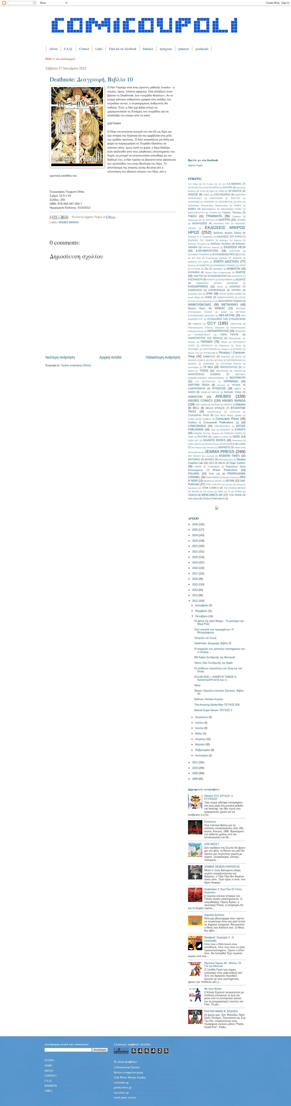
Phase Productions (225, 470)
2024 (195, 535)
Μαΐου (199, 733)
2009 (195, 773)
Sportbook (193, 488)
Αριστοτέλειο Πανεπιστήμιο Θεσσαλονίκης (208, 205)
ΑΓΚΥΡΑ (227, 187)
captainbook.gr (214, 412)
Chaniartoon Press (198, 415)
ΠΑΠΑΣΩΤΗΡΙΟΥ (202, 335)
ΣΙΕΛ (211, 360)
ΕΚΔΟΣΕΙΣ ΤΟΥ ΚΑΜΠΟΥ (201, 240)
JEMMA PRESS (219, 451)
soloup (239, 484)
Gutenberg (237, 440)
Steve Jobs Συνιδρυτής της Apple (213, 662)
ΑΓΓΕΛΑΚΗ (193, 187)
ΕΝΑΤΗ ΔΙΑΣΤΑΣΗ (226, 261)
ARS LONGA (201, 405)
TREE (220, 491)
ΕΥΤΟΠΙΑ (195, 269)
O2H (211, 463)
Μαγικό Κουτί (209, 301)
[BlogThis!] (55, 217)
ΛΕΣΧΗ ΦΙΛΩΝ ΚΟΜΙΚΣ (230, 294)
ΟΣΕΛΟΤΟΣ (236, 324)
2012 (195, 600)
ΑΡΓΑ (239, 202)
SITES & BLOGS (213, 484)
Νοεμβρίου (201, 610)
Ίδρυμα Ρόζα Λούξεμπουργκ (218, 272)
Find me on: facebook (122, 49)
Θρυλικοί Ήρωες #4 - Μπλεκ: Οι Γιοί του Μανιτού (222, 965)
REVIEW (207, 481)
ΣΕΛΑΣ (238, 357)
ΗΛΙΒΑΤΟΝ (233, 268)
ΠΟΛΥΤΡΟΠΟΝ (210, 349)
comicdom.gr (121, 1082)
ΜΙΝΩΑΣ (220, 308)
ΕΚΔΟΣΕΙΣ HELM (234, 247)
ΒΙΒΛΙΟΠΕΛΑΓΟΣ (196, 213)
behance (148, 49)
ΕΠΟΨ (242, 265)
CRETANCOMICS (222, 426)
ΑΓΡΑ (202, 191)
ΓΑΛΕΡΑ (213, 213)
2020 (195, 557)
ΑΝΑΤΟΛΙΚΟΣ (216, 198)
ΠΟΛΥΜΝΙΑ (193, 349)
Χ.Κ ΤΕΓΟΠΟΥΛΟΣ (205, 381)
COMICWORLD (197, 426)
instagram (166, 49)
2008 (195, 778)
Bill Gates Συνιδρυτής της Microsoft (214, 657)
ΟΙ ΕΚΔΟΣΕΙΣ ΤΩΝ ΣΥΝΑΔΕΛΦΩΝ (226, 319)
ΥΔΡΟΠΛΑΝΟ (222, 371)
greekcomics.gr (122, 1087)
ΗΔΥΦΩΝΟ (218, 269)
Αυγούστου (202, 717)
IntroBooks (196, 452)
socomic (228, 484)
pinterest (183, 49)
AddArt (191, 392)
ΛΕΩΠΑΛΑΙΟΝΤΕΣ (225, 297)
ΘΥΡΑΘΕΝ (194, 272)
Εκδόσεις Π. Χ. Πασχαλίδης (200, 237)
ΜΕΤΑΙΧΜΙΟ (229, 304)
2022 (195, 546)
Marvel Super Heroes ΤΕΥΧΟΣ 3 (213, 710)
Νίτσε (197, 685)
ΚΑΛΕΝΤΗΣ (237, 276)
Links (99, 49)
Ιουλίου (199, 722)
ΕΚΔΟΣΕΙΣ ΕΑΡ (222, 223)
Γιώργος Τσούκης (231, 212)
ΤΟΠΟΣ (204, 370)
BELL (196, 408)
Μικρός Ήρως (196, 308)
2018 (195, 568)
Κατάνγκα (210, 821)
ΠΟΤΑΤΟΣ (237, 349)
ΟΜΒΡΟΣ (197, 324)
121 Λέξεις (193, 184)
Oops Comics (237, 462)
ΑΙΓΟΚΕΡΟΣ (235, 191)
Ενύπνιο (191, 265)
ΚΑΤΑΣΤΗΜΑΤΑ (225, 280)
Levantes (209, 456)
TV (229, 491)
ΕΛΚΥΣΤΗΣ (234, 251)
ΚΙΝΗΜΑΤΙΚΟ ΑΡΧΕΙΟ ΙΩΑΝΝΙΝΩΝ (217, 283)
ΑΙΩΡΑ (206, 195)
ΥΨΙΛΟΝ (238, 371)
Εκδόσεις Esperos (211, 247)
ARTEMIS (215, 405)
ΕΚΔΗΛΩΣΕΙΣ (199, 223)
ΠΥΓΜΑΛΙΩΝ (209, 353)
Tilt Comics (209, 491)
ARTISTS (228, 405)
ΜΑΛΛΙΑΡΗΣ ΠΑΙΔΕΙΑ (230, 301)
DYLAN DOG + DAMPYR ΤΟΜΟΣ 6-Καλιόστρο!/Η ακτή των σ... (215, 678)
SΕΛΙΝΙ (229, 480)
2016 (195, 578)
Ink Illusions (197, 447)
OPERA (198, 467)
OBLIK (221, 463)
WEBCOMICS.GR (212, 494)
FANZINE (198, 433)
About (53, 49)
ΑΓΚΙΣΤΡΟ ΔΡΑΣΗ (211, 187)
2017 (195, 573)
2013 (195, 595)
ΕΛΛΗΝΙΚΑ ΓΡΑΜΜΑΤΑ (198, 254)
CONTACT (51, 1075)
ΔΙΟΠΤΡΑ (224, 219)
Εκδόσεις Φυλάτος (221, 244)
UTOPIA (238, 491)
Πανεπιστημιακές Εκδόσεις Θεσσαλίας (206, 328)
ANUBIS (223, 396)
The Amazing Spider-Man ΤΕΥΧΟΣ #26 (217, 704)
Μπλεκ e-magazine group (128, 1072)
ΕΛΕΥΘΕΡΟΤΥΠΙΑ (207, 250)
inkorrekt (210, 447)
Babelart (240, 404)
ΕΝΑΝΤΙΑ (237, 258)
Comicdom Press (227, 418)
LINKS (48, 1090)
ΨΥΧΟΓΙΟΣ (219, 388)
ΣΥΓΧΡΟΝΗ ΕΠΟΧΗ (231, 364)
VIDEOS (192, 495)
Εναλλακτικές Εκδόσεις (216, 258)
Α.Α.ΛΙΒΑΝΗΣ (233, 184)
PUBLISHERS (212, 477)
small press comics (125, 1097)
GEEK (236, 436)
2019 (195, 562)
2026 (195, 524)
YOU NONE (235, 495)
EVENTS (240, 429)
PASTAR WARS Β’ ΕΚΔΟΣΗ (221, 1011)
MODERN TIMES (229, 455)
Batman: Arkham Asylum (208, 699)
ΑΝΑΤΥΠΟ (235, 198)
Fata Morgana (213, 433)
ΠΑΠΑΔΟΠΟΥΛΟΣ (218, 330)
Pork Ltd (214, 474)
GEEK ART (193, 440)
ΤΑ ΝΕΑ (208, 367)
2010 (195, 767)
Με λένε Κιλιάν (213, 988)
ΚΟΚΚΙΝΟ (235, 286)
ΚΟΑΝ (220, 287)
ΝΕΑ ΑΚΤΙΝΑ (227, 315)
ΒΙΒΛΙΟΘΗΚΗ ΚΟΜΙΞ (231, 209)
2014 (195, 589)
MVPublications (226, 459)
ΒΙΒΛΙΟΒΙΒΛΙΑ (209, 209)
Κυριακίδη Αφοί (195, 294)
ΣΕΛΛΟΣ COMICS (196, 360)
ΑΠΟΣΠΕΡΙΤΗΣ (226, 202)
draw (213, 430)
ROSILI (218, 481)
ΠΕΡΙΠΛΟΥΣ (207, 346)
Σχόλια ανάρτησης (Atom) (76, 365)
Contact (84, 49)
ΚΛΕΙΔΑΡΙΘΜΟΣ (198, 286)
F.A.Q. (68, 49)
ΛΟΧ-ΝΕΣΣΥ (211, 844)
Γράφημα (236, 216)
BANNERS (51, 1085)
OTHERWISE (214, 467)
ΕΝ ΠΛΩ (196, 258)
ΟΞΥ (211, 323)
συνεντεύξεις (193, 367)
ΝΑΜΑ (224, 312)
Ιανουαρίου (202, 755)
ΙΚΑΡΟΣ (240, 272)
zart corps (193, 498)
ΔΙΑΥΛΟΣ (210, 220)
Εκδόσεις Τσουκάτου (197, 244)
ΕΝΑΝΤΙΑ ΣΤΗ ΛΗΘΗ (198, 262)
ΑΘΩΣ (221, 191)
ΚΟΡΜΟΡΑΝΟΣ (216, 290)
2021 (195, 551)
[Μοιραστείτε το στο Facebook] (63, 217)
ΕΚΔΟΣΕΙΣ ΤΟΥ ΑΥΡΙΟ (229, 236)
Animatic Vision (232, 392)
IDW (225, 444)
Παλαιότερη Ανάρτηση (163, 357)
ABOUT (49, 1070)
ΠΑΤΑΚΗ (206, 341)
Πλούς (238, 346)
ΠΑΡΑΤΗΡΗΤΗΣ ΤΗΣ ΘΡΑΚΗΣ (205, 338)
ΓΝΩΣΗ (192, 216)
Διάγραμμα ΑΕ (195, 220)
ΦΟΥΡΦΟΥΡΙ (237, 377)
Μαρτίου (200, 744)
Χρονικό (221, 385)
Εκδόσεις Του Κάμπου (231, 240)
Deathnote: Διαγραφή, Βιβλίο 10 (91, 79)
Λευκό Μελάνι (194, 297)
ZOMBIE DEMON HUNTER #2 (222, 866)
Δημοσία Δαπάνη (214, 914)
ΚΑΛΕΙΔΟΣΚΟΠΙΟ (217, 276)
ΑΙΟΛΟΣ (193, 194)
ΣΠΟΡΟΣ (192, 364)
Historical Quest (212, 444)
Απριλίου (200, 739)
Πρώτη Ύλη (193, 353)
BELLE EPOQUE (215, 408)
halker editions (194, 444)
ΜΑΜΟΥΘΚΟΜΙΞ (199, 304)
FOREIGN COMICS (233, 433)
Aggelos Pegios (195, 165)
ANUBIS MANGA (69, 222)
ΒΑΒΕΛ (192, 209)
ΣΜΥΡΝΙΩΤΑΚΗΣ (234, 360)
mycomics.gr (121, 1092)
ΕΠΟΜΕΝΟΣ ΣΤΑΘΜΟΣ (225, 265)
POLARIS (193, 473)
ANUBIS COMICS (200, 400)
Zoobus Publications (214, 498)
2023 (195, 540)
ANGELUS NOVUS (210, 392)
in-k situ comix (237, 444)
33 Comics (208, 184)
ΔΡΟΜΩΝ (241, 220)
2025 (195, 529)
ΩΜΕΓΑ (237, 389)
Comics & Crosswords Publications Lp (213, 422)
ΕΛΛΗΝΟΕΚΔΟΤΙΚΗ (224, 254)
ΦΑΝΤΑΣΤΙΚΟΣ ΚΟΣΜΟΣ (204, 374)
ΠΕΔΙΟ (224, 342)
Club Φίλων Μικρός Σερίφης (228, 415)
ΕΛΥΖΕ (242, 254)
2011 (195, 762)
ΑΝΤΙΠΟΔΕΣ (194, 202)
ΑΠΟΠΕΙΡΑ (209, 202)
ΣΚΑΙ (220, 360)
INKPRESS (224, 447)
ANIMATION (195, 396)
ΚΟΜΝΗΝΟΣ (195, 290)
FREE (190, 437)
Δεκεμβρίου (202, 605)
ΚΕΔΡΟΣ (240, 279)
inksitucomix (240, 447)
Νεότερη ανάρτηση (60, 357)
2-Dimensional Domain (127, 1067)
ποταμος (225, 349)
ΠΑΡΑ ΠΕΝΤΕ (229, 334)
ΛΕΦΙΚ (208, 297)
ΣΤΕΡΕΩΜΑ (208, 364)
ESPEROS (225, 430)
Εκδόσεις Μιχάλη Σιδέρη (227, 233)
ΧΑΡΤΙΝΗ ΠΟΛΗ (198, 384)
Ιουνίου (199, 728)
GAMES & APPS (220, 437)
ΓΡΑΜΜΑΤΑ (214, 216)
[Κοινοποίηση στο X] (59, 217)
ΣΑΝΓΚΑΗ (225, 357)
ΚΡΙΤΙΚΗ (236, 290)
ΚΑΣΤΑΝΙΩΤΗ (195, 279)
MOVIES (209, 459)
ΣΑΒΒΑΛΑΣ (209, 356)
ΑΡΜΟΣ (237, 205)
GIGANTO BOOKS (214, 440)
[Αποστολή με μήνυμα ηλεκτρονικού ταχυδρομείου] (51, 217)
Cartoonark (235, 412)
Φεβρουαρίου (203, 749)
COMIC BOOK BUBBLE (199, 419)
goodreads (201, 49)
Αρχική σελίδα (110, 357)
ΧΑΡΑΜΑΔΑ (230, 381)
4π (220, 184)
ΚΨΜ (209, 293)
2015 (195, 584)
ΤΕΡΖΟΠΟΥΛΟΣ (228, 367)
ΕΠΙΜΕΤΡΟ (204, 265)
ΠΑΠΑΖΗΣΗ (240, 331)
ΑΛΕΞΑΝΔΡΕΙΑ (222, 194)
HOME (48, 1065)
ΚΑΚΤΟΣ (198, 276)
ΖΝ (206, 269)
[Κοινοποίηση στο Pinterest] (66, 217)
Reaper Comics (230, 477)
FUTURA (202, 437)
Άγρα (211, 191)
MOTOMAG (194, 459)
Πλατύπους (224, 346)
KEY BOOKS (194, 456)
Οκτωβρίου (201, 616)
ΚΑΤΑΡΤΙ (211, 280)
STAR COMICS (210, 488)
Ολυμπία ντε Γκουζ (205, 637)
